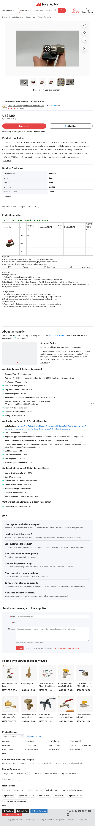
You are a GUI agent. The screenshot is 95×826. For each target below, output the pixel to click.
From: (13, 616)
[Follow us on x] (79, 811)
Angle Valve (8, 773)
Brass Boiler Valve (31, 749)
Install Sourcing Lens (13, 814)
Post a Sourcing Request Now (67, 648)
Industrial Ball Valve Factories (72, 790)
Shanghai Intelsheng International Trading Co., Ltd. (26, 106)
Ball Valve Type (51, 790)
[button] (3, 3)
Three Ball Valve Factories (13, 790)
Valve (40, 17)
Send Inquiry (24, 126)
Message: (11, 629)
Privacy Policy (83, 820)
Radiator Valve (7, 749)
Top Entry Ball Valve (69, 773)
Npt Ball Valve (9, 796)
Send (20, 648)
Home (4, 17)
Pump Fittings (39, 426)
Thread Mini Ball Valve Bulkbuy (15, 801)
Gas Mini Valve (59, 796)
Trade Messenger (39, 811)
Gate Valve (35, 773)
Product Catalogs (34, 736)
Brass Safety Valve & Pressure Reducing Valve (81, 745)
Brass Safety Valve (27, 683)
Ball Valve (47, 17)
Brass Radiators (40, 429)
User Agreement (60, 820)
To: (14, 623)
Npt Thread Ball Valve (26, 796)
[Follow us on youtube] (86, 811)
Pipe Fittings (29, 426)
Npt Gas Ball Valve (75, 796)
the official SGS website (57, 335)
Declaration (71, 820)
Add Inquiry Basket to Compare (47, 90)
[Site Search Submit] (62, 10)
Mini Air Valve (44, 796)
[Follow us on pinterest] (89, 811)
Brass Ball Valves (66, 426)
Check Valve (21, 773)
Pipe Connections (63, 429)
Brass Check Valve (54, 745)
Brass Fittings (30, 741)
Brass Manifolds (52, 426)
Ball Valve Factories (34, 790)
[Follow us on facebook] (76, 811)
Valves (20, 426)
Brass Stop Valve (8, 745)
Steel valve (6, 741)
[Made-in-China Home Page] (47, 4)
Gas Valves (51, 429)
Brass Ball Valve (53, 741)
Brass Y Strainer (53, 749)
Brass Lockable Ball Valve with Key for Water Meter (9, 717)
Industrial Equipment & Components (22, 17)
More (4, 805)
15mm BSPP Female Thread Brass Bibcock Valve (47, 685)
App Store (8, 811)
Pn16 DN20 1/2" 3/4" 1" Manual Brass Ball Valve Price (83, 685)
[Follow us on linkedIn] (68, 814)
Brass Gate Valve (76, 741)
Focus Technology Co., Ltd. (31, 820)
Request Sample (40, 131)
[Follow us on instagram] (83, 811)
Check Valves (79, 426)
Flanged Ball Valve (50, 773)
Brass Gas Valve (31, 745)
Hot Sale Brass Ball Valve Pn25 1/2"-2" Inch (64, 685)
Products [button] (23, 10)
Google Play (22, 811)
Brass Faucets (27, 429)
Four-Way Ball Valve (11, 779)
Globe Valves (16, 429)
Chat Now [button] (72, 126)
